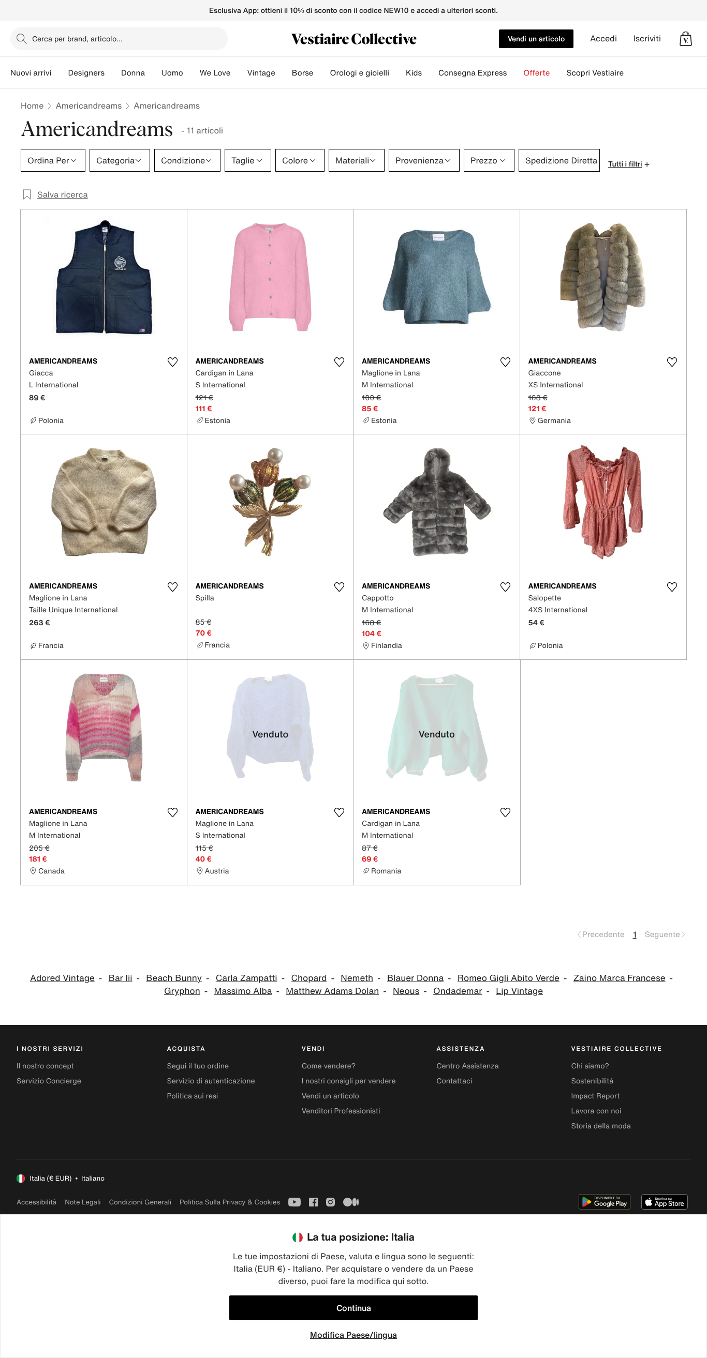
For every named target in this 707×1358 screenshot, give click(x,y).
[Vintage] (283, 73)
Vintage (261, 73)
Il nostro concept (45, 1066)
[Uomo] (191, 73)
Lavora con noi (596, 1111)
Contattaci (454, 1081)
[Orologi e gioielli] (397, 73)
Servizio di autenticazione (211, 1081)
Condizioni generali (140, 1202)
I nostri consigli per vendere (349, 1081)
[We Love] (238, 73)
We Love (215, 73)
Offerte (536, 73)
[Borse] (321, 73)
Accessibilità (36, 1202)
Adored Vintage (62, 978)
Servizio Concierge (49, 1081)
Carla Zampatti (246, 978)
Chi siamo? (590, 1066)
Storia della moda (601, 1126)
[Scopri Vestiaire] (632, 73)
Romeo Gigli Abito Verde (508, 978)
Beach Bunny (174, 978)
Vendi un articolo (536, 38)
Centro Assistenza (467, 1066)
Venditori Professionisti (341, 1111)
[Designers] (113, 73)
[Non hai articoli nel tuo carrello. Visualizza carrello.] (686, 39)
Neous (406, 991)
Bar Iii (120, 978)
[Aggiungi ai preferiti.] (173, 362)
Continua (353, 1308)
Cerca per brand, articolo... (77, 38)
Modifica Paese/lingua (353, 1335)
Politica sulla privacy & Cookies (230, 1202)
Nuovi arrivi (30, 73)
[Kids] (430, 73)
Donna (133, 73)
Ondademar (457, 991)
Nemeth (357, 978)
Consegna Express (472, 73)
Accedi (603, 38)
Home (32, 105)
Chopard (309, 978)
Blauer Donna (415, 978)
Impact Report (595, 1096)
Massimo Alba (243, 991)
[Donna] (153, 73)
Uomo (172, 73)
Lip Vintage (519, 991)
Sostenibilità (592, 1081)
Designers (86, 73)
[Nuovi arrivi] (59, 73)
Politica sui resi (192, 1096)
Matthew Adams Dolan (332, 991)
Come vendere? (329, 1066)
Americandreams (88, 105)
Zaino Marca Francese (619, 978)
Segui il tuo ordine (198, 1066)
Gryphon (182, 991)
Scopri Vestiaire (595, 73)
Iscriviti (647, 38)
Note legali (82, 1202)
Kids (414, 73)
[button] (686, 39)
